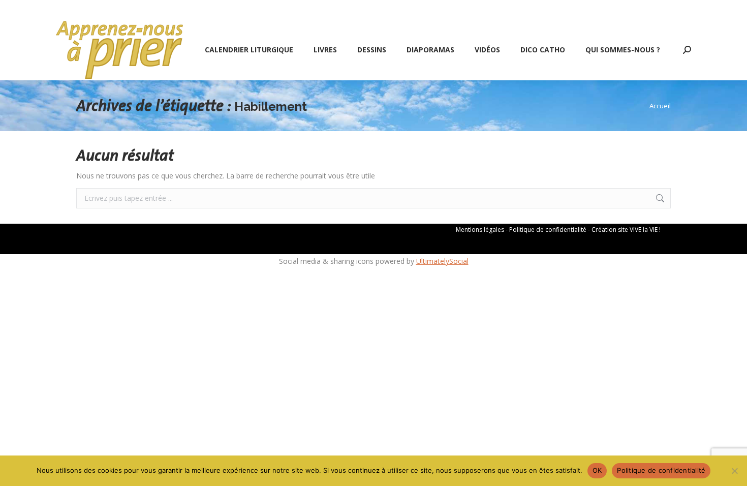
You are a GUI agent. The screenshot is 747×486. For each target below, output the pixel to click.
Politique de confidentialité (661, 470)
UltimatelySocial (442, 261)
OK (597, 470)
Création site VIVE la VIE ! (626, 229)
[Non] (734, 471)
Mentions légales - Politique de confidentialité (521, 229)
